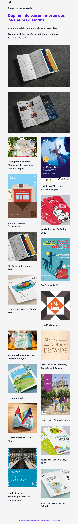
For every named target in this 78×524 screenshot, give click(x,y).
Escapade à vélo (16, 398)
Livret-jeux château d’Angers (55, 420)
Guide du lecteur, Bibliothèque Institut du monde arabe (19, 496)
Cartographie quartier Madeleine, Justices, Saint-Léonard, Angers (21, 165)
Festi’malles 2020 (49, 285)
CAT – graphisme (35, 520)
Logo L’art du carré (50, 325)
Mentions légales (45, 520)
